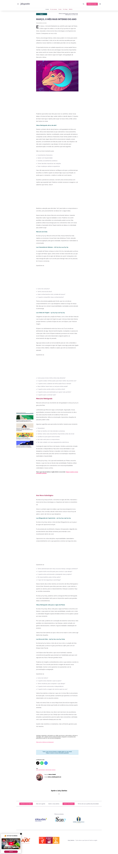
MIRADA (70, 9)
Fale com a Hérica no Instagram (45, 742)
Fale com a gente (40, 803)
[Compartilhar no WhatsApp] (41, 763)
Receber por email (92, 4)
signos (53, 769)
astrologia (48, 769)
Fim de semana (53, 9)
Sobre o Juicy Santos (53, 803)
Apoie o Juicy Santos (68, 803)
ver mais (31, 412)
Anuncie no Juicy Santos (26, 803)
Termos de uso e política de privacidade (88, 803)
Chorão (60, 9)
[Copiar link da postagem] (37, 763)
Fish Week (65, 9)
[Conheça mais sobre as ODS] (49, 840)
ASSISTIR (11, 851)
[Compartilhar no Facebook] (46, 763)
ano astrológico (40, 769)
